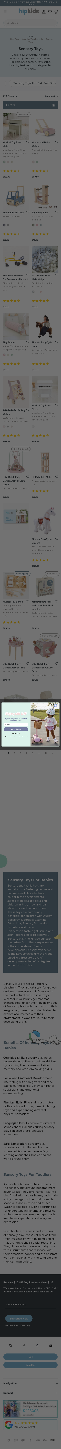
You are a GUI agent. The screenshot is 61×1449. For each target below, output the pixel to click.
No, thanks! (16, 733)
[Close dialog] (55, 705)
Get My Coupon (16, 729)
